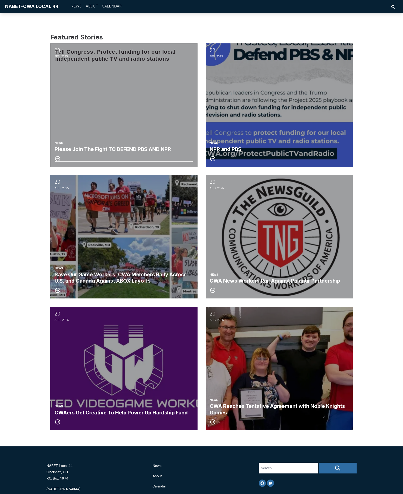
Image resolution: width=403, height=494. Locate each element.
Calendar (112, 6)
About (92, 6)
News (76, 6)
